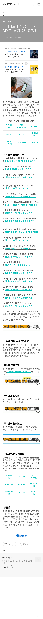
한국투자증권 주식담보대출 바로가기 (20, 248)
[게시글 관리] (11, 544)
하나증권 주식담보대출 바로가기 (18, 240)
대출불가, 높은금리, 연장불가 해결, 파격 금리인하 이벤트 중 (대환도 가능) (15, 70)
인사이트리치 (11, 4)
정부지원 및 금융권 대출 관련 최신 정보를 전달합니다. (17, 562)
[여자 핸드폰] (21, 78)
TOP (38, 617)
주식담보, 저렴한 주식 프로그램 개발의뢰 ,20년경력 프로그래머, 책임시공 (15, 55)
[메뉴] (38, 4)
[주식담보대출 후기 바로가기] (21, 377)
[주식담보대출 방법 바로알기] (21, 405)
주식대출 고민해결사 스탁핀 (15, 66)
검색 (34, 4)
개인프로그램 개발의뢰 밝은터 (15, 51)
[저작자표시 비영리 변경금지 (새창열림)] (25, 544)
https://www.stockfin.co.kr (14, 63)
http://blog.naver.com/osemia (16, 48)
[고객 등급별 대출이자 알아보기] (21, 322)
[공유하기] (9, 544)
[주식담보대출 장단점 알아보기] (21, 435)
